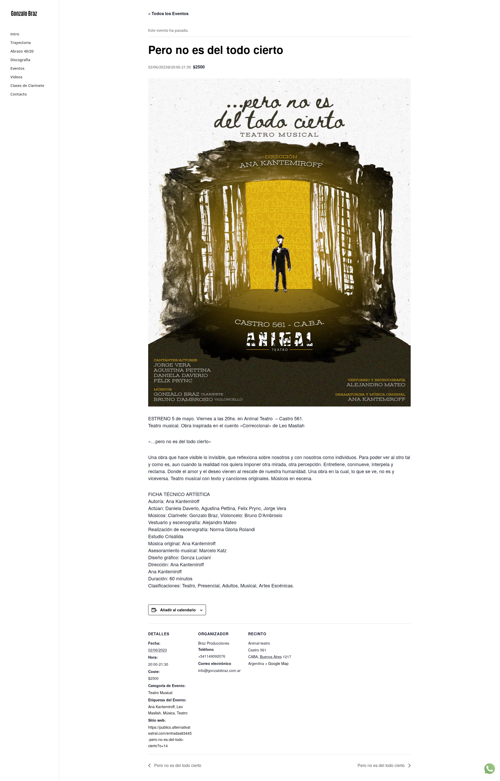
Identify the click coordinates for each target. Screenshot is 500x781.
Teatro (182, 712)
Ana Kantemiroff (161, 706)
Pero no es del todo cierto (177, 765)
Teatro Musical (160, 692)
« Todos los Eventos (168, 13)
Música (169, 712)
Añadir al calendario (178, 609)
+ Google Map (277, 663)
